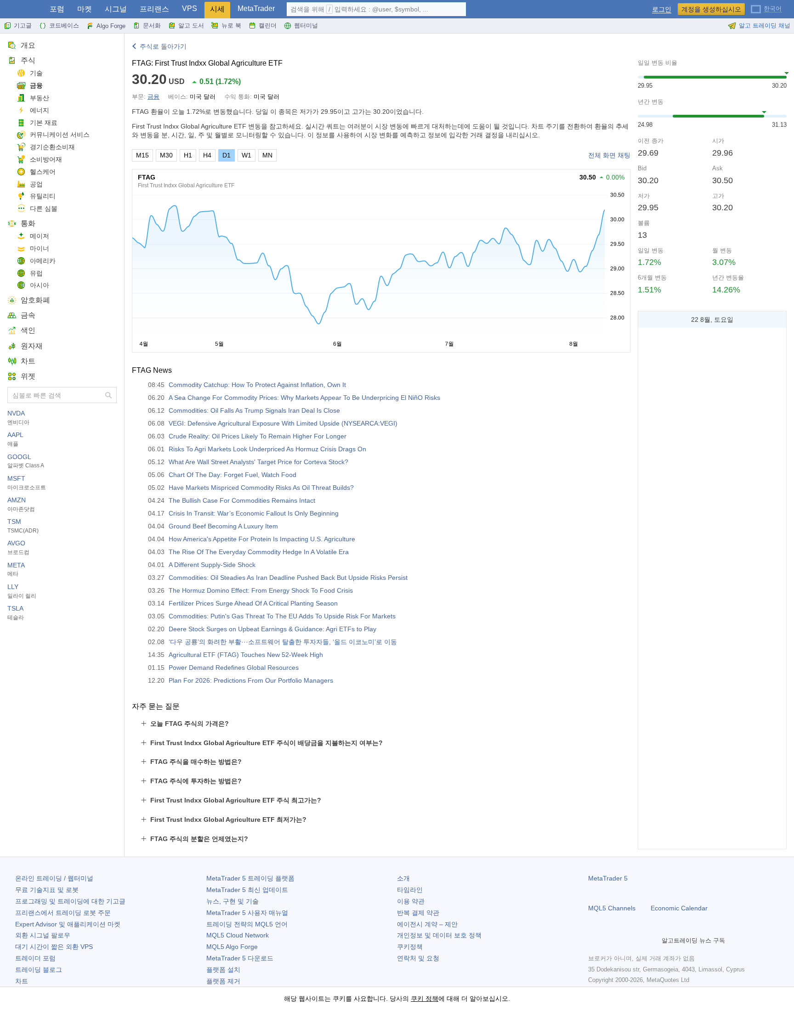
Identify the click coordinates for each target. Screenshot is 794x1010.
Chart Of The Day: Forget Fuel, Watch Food (232, 474)
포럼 (57, 9)
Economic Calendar (679, 908)
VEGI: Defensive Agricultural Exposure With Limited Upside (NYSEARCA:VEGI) (283, 423)
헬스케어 (43, 171)
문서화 (152, 25)
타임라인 (410, 889)
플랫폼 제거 (223, 981)
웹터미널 (306, 25)
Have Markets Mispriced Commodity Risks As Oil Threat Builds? (261, 487)
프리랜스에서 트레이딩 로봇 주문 (63, 912)
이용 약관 (411, 901)
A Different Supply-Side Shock (212, 564)
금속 (28, 315)
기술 (36, 73)
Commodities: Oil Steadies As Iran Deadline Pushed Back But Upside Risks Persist (288, 577)
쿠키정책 (410, 946)
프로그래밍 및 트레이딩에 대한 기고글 (70, 901)
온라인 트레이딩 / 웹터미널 (54, 878)
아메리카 (43, 260)
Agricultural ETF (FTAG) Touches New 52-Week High (246, 654)
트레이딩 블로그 (38, 969)
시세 (217, 9)
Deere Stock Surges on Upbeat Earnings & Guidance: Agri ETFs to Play (272, 629)
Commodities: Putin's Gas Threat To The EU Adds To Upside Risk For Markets (282, 616)
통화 (28, 223)
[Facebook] (593, 940)
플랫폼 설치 (223, 969)
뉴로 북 (231, 25)
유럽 (36, 273)
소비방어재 (46, 159)
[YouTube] (637, 940)
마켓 (84, 9)
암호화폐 (35, 300)
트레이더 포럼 (35, 958)
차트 (28, 361)
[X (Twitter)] (623, 940)
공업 (36, 184)
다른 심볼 (43, 208)
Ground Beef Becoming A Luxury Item (223, 526)
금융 (36, 85)
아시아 (39, 285)
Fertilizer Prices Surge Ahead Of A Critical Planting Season (253, 603)
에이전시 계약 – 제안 (427, 924)
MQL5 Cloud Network (237, 935)
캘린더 (268, 25)
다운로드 (239, 958)
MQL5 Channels (611, 908)
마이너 (39, 248)
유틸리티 (43, 196)
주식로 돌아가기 (163, 46)
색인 (28, 330)
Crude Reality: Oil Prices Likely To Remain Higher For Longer (257, 436)
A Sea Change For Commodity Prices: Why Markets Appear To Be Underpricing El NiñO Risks (304, 397)
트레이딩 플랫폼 (250, 878)
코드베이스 (64, 25)
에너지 (39, 110)
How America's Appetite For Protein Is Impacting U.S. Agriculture (262, 539)
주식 (28, 60)
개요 (28, 45)
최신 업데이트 (247, 889)
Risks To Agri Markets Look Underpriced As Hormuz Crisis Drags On (267, 449)
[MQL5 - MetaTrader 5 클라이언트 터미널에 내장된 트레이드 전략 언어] (22, 9)
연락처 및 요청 (418, 958)
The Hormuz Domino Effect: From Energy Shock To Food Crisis (261, 590)
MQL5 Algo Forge (232, 946)
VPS (189, 8)
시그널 (116, 9)
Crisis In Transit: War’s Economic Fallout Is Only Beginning (254, 513)
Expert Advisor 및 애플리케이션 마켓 (67, 924)
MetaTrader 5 (608, 878)
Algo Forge (110, 25)
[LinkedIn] (652, 940)
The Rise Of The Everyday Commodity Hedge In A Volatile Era (259, 552)
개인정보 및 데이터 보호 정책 (439, 935)
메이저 (39, 236)
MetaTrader (256, 8)
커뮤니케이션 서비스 (60, 134)
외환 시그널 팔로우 (42, 935)
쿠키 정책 (424, 998)
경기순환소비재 (52, 147)
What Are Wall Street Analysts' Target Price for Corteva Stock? (258, 462)
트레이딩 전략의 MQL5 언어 (247, 924)
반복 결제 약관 (418, 912)
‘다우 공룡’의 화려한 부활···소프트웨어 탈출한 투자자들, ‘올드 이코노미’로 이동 (283, 641)
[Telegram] (608, 940)
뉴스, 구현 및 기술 (232, 901)
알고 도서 (191, 25)
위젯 (28, 376)
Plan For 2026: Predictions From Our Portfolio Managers (251, 680)
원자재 (32, 346)
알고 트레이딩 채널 (764, 25)
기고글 (23, 25)
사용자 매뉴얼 (247, 912)
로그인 (661, 9)
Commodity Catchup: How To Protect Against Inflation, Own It (257, 384)
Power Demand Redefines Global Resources (234, 667)
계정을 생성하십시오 (711, 9)
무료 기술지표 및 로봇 (47, 889)
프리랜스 (154, 9)
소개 (403, 878)
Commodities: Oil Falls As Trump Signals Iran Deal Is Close (254, 410)
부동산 (39, 97)
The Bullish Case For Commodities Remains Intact (242, 500)
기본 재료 (43, 122)
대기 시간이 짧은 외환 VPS (54, 946)
